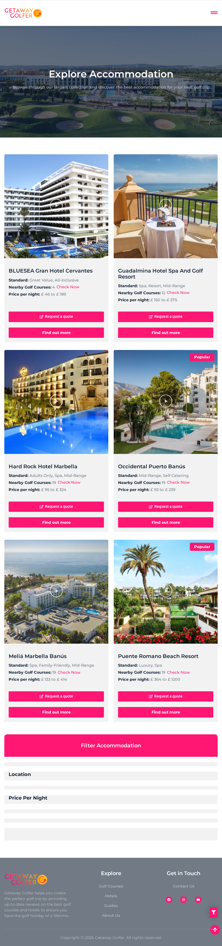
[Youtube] (198, 899)
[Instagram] (183, 899)
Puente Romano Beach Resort (158, 656)
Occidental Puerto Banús (151, 466)
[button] (56, 206)
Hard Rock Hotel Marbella (43, 466)
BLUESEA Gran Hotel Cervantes (51, 270)
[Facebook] (169, 899)
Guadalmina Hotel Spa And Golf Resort (160, 273)
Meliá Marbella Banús (38, 656)
